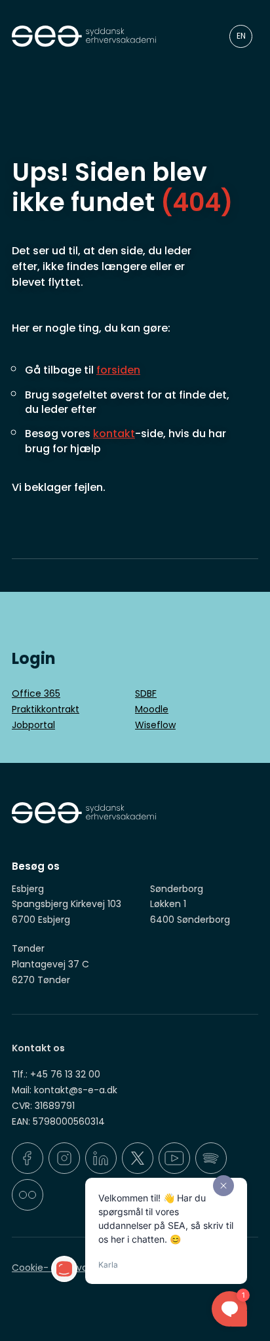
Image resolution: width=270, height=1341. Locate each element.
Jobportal (33, 724)
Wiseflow (155, 724)
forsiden (118, 370)
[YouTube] (174, 1158)
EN (241, 35)
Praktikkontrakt (45, 709)
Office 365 (36, 693)
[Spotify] (211, 1158)
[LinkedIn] (101, 1158)
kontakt (114, 433)
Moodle (151, 709)
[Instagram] (64, 1158)
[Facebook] (27, 1158)
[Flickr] (27, 1195)
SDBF (146, 693)
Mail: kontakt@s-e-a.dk (64, 1090)
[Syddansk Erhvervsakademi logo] (101, 36)
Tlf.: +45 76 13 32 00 (56, 1074)
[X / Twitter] (137, 1158)
